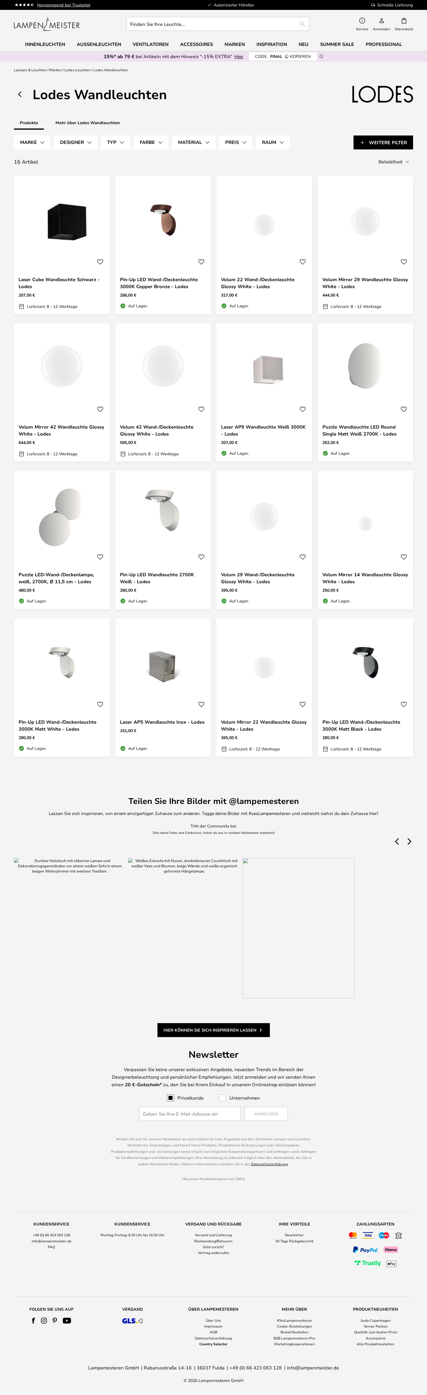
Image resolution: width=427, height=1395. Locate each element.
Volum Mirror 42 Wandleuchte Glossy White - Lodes (61, 430)
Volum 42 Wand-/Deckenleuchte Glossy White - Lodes (156, 430)
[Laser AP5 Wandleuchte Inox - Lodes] (163, 687)
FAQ (51, 1246)
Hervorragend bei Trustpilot (63, 5)
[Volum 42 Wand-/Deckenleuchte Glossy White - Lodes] (163, 392)
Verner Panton (375, 1326)
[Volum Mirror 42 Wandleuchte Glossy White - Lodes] (62, 392)
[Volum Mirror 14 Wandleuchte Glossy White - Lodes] (365, 540)
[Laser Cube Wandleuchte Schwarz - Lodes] (62, 245)
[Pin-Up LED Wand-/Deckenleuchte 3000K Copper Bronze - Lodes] (163, 245)
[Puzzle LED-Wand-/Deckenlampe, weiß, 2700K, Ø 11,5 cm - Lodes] (62, 540)
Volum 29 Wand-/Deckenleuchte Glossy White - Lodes (258, 578)
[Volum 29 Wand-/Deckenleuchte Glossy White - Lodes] (264, 540)
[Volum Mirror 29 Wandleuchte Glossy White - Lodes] (365, 245)
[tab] (32, 142)
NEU (303, 44)
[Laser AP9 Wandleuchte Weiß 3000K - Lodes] (264, 392)
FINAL (283, 56)
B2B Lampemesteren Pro (294, 1338)
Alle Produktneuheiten (375, 1344)
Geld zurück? (213, 1246)
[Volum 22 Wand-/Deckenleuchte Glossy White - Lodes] (264, 245)
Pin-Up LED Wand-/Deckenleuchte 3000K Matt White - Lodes (57, 725)
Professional (384, 44)
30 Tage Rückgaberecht (294, 1241)
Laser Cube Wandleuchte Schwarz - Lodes (59, 283)
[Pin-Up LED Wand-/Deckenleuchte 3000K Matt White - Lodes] (62, 687)
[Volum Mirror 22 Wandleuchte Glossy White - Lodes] (264, 687)
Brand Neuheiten (294, 1332)
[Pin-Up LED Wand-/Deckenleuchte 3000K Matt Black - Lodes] (365, 687)
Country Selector (213, 1344)
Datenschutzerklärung (269, 1164)
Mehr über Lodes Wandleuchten (87, 122)
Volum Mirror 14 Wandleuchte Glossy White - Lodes (365, 578)
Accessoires (375, 1338)
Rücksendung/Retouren (213, 1241)
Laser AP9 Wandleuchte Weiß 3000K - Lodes (263, 430)
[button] (100, 262)
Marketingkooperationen (294, 1344)
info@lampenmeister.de (51, 1241)
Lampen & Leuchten (30, 69)
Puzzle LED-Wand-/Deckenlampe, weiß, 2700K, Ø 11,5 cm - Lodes (56, 578)
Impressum (213, 1326)
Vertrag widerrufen (213, 1252)
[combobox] (218, 24)
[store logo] (47, 24)
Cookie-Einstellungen (294, 1326)
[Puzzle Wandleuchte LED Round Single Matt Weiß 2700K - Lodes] (365, 392)
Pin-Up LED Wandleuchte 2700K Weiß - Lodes (157, 578)
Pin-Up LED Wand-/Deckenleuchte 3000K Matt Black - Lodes (361, 725)
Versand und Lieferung (213, 1234)
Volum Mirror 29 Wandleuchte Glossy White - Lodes (365, 283)
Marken (55, 69)
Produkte (29, 122)
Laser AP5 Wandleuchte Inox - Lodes (162, 722)
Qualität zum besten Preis (375, 1332)
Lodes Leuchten (77, 69)
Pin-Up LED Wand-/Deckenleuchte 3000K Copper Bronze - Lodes (159, 283)
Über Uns (213, 1320)
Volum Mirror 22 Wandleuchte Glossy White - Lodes (264, 725)
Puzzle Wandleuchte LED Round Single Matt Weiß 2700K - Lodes (359, 430)
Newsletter (294, 1234)
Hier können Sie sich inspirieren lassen (210, 1030)
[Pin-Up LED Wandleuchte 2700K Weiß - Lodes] (163, 540)
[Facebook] (33, 1320)
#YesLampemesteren (294, 1320)
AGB (213, 1332)
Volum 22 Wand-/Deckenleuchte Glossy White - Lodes (258, 283)
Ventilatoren (150, 44)
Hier (238, 56)
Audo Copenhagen (375, 1320)
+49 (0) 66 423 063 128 (51, 1234)
